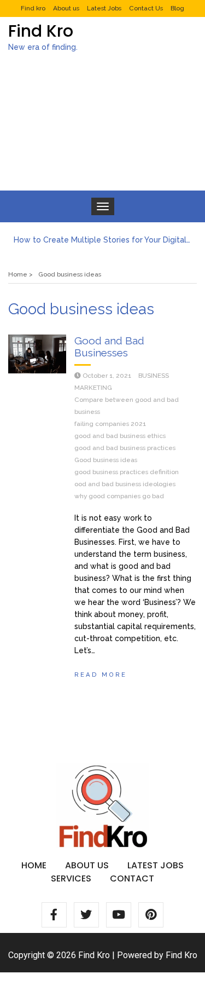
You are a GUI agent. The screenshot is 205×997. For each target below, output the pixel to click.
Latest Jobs (104, 8)
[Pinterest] (150, 914)
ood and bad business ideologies (124, 484)
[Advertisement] (102, 131)
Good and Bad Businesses (109, 347)
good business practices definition (126, 472)
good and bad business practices (124, 448)
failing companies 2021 (110, 424)
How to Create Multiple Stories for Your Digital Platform (102, 239)
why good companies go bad (119, 496)
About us (66, 8)
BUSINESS (153, 375)
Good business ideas (105, 460)
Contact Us (146, 8)
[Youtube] (118, 914)
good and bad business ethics (120, 436)
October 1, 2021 (107, 375)
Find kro (33, 8)
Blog (177, 8)
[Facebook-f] (54, 914)
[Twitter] (86, 914)
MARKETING (93, 387)
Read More (100, 674)
